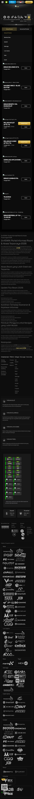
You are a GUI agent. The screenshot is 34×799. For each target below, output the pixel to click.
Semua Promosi (9, 29)
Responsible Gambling (4, 367)
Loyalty (11, 362)
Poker (18, 19)
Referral (12, 365)
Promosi (29, 19)
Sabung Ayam (25, 20)
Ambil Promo (24, 123)
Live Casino (7, 51)
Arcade (15, 19)
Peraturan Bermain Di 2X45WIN (3, 373)
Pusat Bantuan (4, 364)
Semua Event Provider (24, 29)
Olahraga (8, 19)
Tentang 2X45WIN (3, 361)
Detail (25, 68)
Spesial (6, 42)
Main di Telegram (13, 2)
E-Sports (21, 20)
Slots (5, 55)
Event (5, 60)
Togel (4, 19)
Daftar (29, 2)
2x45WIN (18, 248)
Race (16, 371)
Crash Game (12, 20)
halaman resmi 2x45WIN (21, 348)
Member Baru (7, 37)
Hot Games (16, 361)
